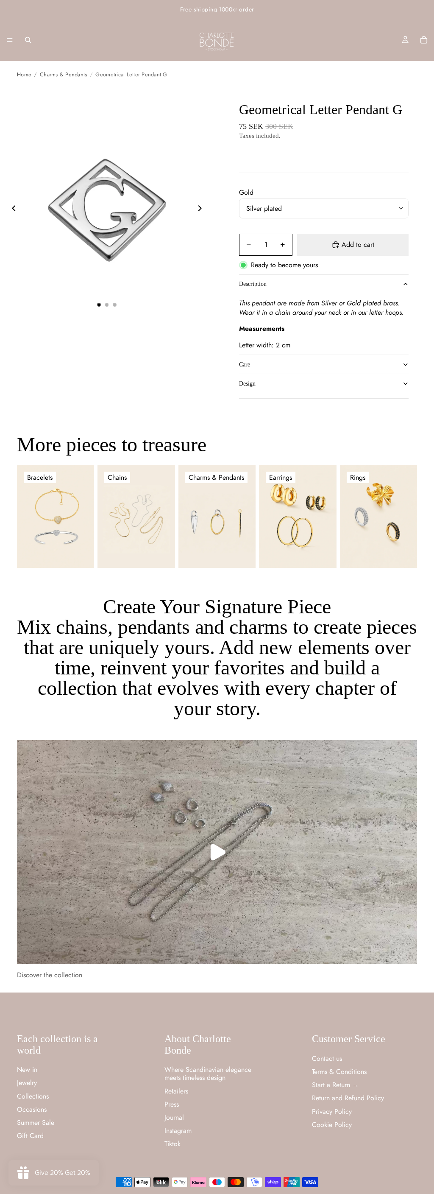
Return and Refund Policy (348, 1098)
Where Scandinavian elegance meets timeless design (207, 1073)
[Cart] (424, 40)
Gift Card (30, 1136)
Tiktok (172, 1144)
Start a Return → (335, 1085)
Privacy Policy (332, 1111)
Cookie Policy (332, 1125)
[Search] (28, 40)
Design (247, 383)
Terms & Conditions (339, 1072)
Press (171, 1104)
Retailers (176, 1091)
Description (253, 284)
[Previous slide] (11, 209)
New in (27, 1069)
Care (244, 364)
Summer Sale (35, 1122)
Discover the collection (49, 975)
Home (24, 74)
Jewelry (27, 1083)
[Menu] (9, 40)
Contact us (327, 1058)
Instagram (178, 1130)
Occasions (32, 1109)
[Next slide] (202, 209)
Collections (33, 1096)
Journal (174, 1117)
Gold (246, 192)
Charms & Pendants (63, 74)
